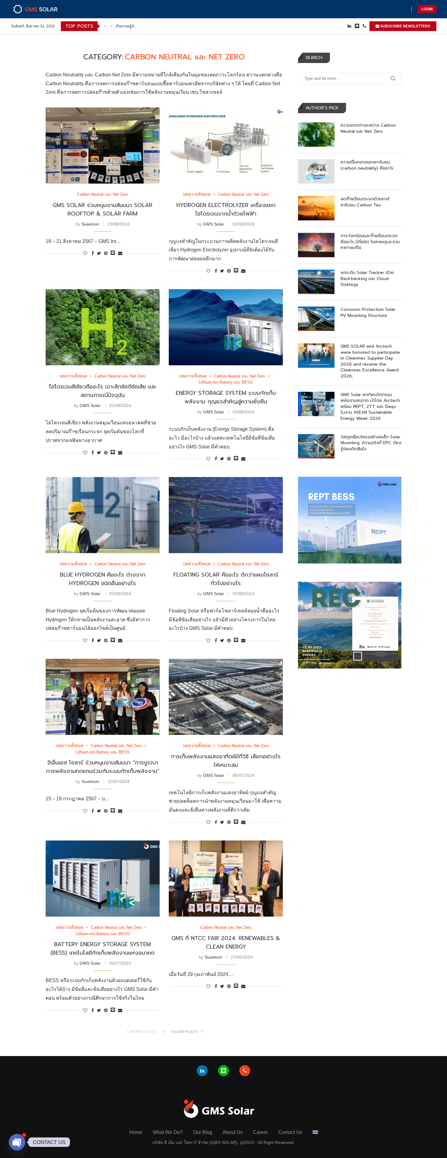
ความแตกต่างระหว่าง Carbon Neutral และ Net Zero (368, 128)
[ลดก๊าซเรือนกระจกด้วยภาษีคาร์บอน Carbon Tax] (316, 208)
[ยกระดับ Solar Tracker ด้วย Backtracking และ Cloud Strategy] (316, 282)
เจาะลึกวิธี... (125, 26)
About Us (233, 1132)
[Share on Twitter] (99, 253)
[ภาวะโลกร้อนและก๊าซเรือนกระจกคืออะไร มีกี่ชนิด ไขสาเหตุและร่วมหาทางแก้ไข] (316, 245)
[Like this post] (85, 253)
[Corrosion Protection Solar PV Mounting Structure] (316, 319)
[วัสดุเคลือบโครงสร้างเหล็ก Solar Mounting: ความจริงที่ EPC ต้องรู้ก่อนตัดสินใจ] (316, 446)
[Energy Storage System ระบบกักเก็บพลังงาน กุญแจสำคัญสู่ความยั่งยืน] (226, 327)
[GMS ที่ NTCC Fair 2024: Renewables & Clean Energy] (226, 878)
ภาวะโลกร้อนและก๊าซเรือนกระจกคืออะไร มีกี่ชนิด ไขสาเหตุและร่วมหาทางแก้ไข (370, 242)
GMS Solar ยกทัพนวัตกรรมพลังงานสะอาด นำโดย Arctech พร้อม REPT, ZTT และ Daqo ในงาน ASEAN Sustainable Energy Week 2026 (370, 407)
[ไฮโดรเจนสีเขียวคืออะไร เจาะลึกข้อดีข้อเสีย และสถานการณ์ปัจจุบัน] (103, 327)
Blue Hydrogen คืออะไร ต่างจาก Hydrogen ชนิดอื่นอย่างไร (102, 579)
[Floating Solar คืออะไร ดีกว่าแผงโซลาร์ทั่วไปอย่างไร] (226, 515)
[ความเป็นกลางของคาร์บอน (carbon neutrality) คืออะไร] (316, 171)
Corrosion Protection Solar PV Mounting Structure (368, 312)
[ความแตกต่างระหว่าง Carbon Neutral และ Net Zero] (316, 134)
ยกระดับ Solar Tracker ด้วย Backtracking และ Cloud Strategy (367, 279)
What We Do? (168, 1132)
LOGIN (427, 9)
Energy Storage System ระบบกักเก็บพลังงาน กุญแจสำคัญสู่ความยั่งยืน (226, 397)
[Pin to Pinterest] (106, 253)
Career (260, 1132)
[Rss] (364, 26)
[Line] (357, 26)
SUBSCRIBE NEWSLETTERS (404, 26)
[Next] (111, 26)
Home (135, 1132)
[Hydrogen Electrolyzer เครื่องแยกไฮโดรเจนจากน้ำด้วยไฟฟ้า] (226, 145)
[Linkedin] (349, 26)
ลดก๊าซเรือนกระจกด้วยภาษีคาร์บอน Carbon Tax (365, 202)
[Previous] (104, 26)
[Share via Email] (120, 253)
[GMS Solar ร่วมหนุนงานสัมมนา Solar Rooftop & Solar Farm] (103, 145)
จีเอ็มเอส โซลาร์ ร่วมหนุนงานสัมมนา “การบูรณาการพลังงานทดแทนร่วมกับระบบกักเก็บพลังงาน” (102, 766)
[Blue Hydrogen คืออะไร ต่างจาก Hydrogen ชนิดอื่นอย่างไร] (103, 515)
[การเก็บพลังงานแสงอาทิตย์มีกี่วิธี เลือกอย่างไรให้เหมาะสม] (226, 697)
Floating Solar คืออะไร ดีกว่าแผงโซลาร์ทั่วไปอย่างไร (225, 579)
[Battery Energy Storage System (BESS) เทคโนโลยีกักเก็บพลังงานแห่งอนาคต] (103, 878)
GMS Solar (213, 224)
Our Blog (202, 1132)
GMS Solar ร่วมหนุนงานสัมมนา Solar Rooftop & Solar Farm (102, 209)
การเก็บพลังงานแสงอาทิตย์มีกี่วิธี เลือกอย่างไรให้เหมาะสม (226, 760)
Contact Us (290, 1132)
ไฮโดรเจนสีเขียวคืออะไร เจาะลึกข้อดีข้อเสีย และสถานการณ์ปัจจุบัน (102, 390)
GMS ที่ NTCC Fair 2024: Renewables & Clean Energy (226, 942)
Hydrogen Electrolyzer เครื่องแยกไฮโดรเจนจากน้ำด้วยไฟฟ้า (225, 209)
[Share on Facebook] (93, 253)
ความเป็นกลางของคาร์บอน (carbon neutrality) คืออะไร (367, 165)
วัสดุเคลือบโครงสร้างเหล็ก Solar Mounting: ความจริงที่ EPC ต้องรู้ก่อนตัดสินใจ (371, 443)
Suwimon (90, 224)
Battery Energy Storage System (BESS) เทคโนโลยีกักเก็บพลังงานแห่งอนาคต (102, 948)
